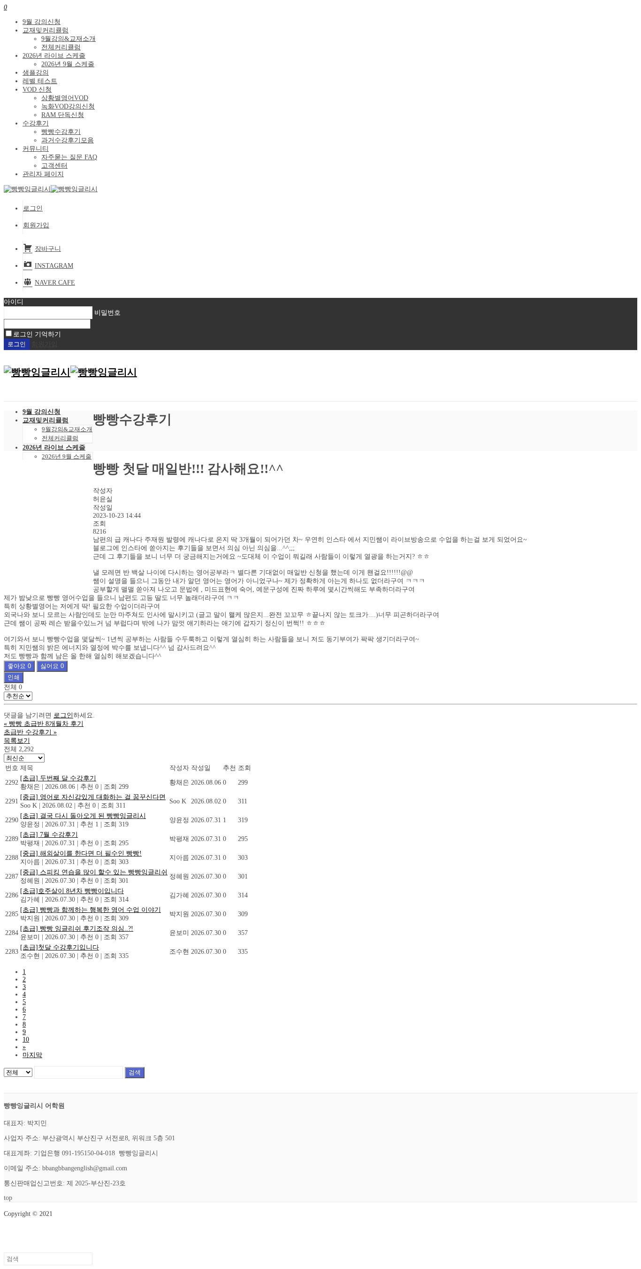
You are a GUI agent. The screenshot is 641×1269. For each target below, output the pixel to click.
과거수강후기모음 (67, 140)
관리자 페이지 (43, 174)
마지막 (32, 1055)
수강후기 (36, 123)
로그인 (33, 208)
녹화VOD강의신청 (68, 106)
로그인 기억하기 (37, 334)
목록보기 (17, 740)
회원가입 (36, 225)
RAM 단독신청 (62, 114)
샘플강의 (36, 72)
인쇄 (14, 677)
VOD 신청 (37, 89)
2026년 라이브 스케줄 (54, 55)
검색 (135, 1072)
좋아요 (19, 666)
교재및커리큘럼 (46, 30)
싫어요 (52, 666)
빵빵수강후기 (61, 131)
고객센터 (54, 165)
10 (26, 1039)
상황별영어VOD (64, 97)
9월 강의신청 (42, 21)
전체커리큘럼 (61, 47)
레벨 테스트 (40, 81)
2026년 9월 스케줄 (67, 64)
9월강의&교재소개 (68, 38)
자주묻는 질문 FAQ (69, 157)
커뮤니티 (36, 148)
